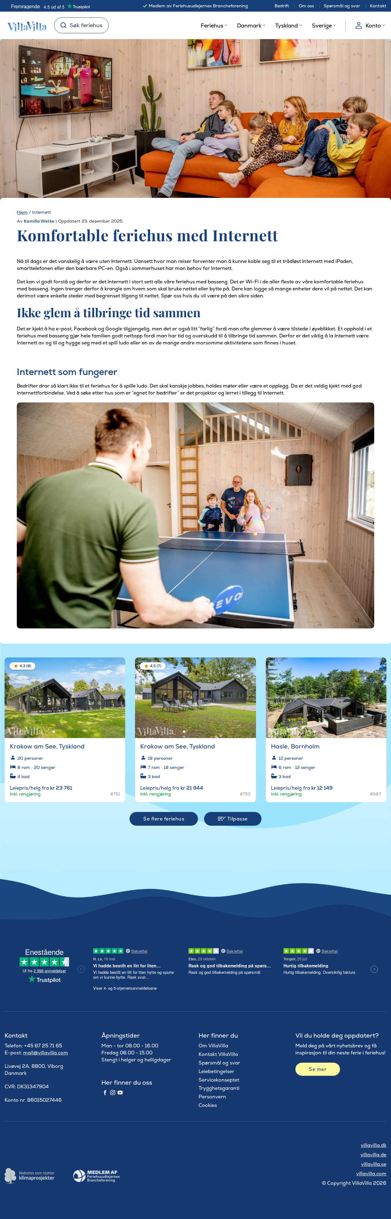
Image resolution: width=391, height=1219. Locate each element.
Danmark (249, 25)
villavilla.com (371, 1173)
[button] (116, 666)
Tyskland (286, 25)
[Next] (115, 695)
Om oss (306, 6)
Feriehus (212, 25)
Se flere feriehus (163, 819)
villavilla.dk (373, 1145)
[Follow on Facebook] (105, 1093)
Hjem (22, 212)
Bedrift (282, 6)
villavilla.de (373, 1155)
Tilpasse (236, 819)
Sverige (322, 25)
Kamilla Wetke (39, 221)
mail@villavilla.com (45, 1053)
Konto (373, 25)
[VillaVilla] (25, 25)
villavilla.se (373, 1164)
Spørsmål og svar (342, 6)
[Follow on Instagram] (112, 1093)
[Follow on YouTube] (120, 1093)
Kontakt (378, 6)
